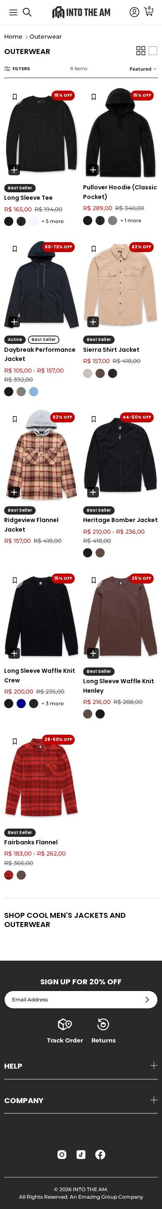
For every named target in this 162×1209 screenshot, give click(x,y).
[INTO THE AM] (81, 12)
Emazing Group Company (110, 1197)
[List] (153, 51)
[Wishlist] (14, 96)
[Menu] (13, 12)
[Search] (31, 15)
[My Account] (130, 12)
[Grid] (141, 51)
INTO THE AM (90, 1189)
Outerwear (45, 37)
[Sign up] (147, 999)
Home (13, 37)
